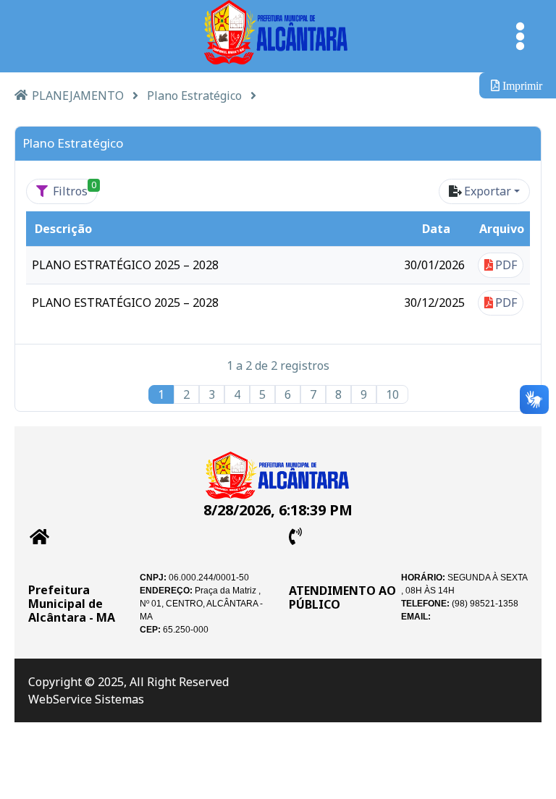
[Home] (21, 94)
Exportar (487, 191)
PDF (506, 265)
